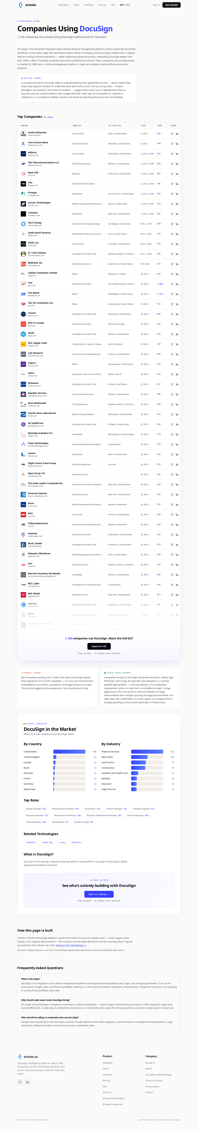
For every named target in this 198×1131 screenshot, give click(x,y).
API (124, 4)
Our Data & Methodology (158, 1074)
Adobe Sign (47, 842)
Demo (76, 4)
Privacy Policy (152, 1086)
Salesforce (76, 842)
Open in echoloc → (99, 894)
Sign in (156, 4)
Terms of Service (153, 1080)
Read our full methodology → (71, 945)
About (148, 1068)
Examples (64, 4)
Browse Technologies (114, 1098)
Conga (62, 842)
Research (150, 1062)
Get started (172, 4)
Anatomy (89, 4)
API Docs (107, 1092)
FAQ (113, 4)
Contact (149, 1092)
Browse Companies (113, 1104)
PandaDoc (31, 842)
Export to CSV (99, 646)
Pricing (102, 4)
